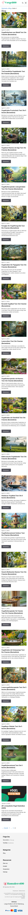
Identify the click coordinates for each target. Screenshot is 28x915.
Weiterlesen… (6, 46)
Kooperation (6, 869)
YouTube (5, 843)
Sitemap (5, 872)
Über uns (5, 863)
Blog (10, 8)
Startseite (4, 8)
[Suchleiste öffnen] (22, 3)
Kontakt (5, 866)
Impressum (15, 890)
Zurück (5, 828)
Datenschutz (22, 890)
